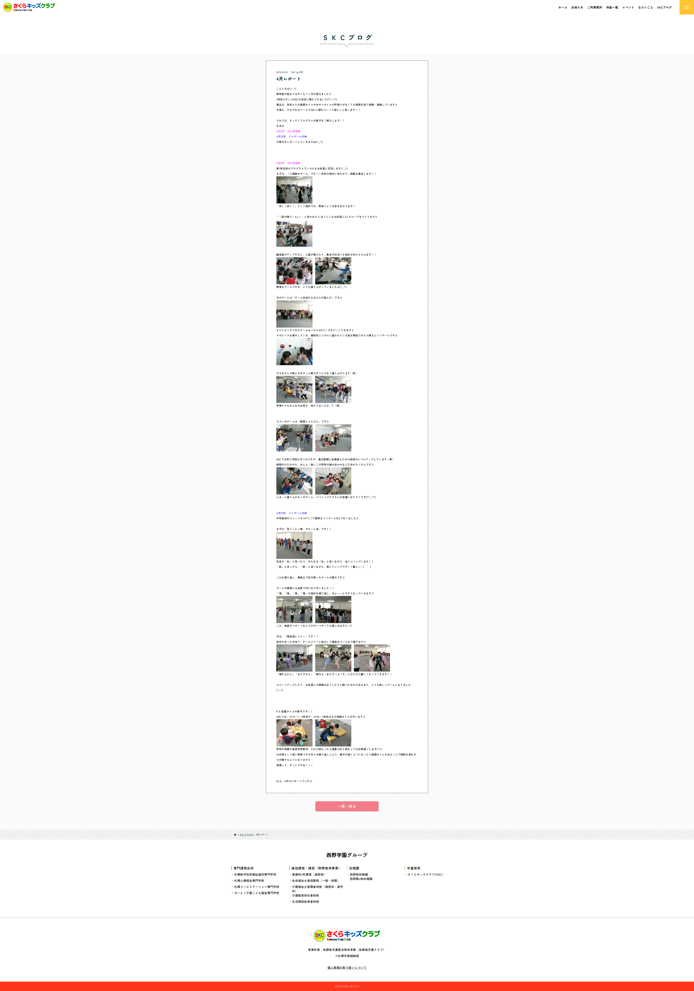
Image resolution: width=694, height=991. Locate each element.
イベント (628, 7)
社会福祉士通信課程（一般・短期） (316, 880)
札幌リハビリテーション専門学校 (256, 886)
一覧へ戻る (347, 806)
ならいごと (645, 7)
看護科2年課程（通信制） (309, 874)
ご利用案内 (594, 7)
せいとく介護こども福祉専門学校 (256, 893)
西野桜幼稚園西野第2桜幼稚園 (361, 876)
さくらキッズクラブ (349, 986)
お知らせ (577, 7)
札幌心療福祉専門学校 (249, 880)
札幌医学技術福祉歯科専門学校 (255, 874)
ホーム (562, 7)
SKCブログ (664, 7)
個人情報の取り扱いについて (347, 967)
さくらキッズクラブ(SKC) (425, 874)
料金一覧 (612, 7)
